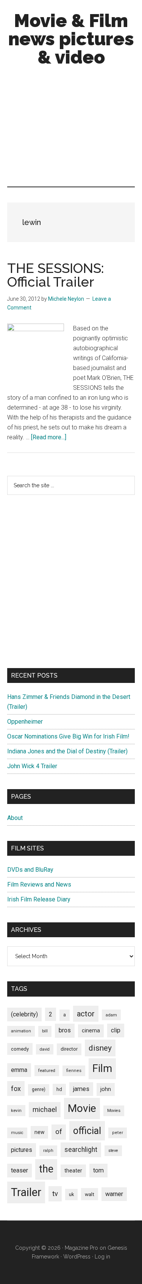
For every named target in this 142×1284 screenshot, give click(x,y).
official (87, 1130)
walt (89, 1194)
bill (45, 1031)
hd (59, 1089)
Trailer (26, 1192)
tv (55, 1194)
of (58, 1132)
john (105, 1089)
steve (113, 1150)
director (69, 1049)
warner (114, 1194)
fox (16, 1089)
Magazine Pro (81, 1248)
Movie (82, 1108)
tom (98, 1170)
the (46, 1169)
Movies (113, 1110)
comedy (20, 1049)
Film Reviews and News (39, 884)
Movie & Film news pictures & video (71, 39)
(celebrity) (24, 1014)
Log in (102, 1257)
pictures (21, 1149)
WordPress (77, 1257)
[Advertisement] (71, 128)
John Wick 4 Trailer (32, 766)
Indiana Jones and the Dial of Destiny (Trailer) (67, 751)
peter (117, 1132)
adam (111, 1015)
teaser (19, 1170)
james (81, 1089)
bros (65, 1030)
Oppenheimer (25, 721)
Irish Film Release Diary (38, 899)
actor (86, 1013)
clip (115, 1030)
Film (102, 1068)
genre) (38, 1089)
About (15, 817)
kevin (16, 1110)
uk (71, 1194)
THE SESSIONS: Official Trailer (55, 275)
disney (100, 1048)
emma (19, 1069)
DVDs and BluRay (30, 869)
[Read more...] (48, 437)
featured (46, 1070)
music (17, 1132)
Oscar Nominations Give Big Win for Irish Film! (68, 736)
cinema (91, 1030)
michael (45, 1109)
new (39, 1132)
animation (21, 1031)
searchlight (80, 1149)
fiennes (73, 1070)
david (45, 1049)
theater (73, 1171)
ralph (48, 1150)
